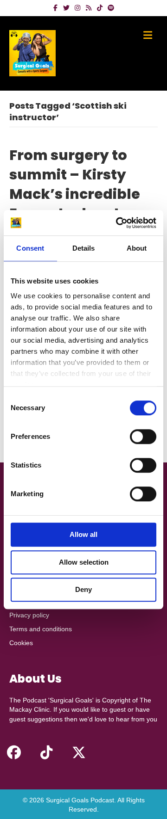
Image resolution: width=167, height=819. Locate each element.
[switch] (143, 436)
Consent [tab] (30, 248)
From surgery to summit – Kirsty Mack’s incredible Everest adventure (77, 184)
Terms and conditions (40, 629)
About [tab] (137, 248)
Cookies (21, 643)
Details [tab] (83, 248)
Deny (83, 589)
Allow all (83, 534)
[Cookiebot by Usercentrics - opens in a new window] (117, 223)
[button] (14, 752)
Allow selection (84, 562)
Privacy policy (29, 615)
